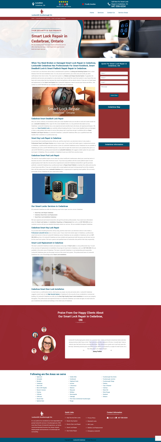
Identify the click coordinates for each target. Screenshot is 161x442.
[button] (45, 358)
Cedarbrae (39, 383)
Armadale (39, 379)
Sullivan (105, 388)
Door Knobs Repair (72, 431)
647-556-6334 (118, 6)
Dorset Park (40, 399)
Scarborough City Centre (109, 377)
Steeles (105, 383)
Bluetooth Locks (92, 421)
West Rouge (106, 392)
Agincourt (39, 377)
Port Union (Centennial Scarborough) (80, 399)
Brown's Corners (41, 390)
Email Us (112, 418)
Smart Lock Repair (72, 427)
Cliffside (39, 394)
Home (92, 13)
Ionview (72, 383)
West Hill (105, 390)
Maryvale (72, 390)
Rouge (71, 401)
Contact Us (111, 13)
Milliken (72, 392)
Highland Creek (74, 381)
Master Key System (72, 421)
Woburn (105, 396)
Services (101, 13)
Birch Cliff (39, 386)
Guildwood (73, 379)
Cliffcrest (39, 396)
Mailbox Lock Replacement (95, 428)
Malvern (72, 388)
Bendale (39, 381)
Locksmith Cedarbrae (79, 440)
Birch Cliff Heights (42, 388)
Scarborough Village (108, 381)
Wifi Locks (90, 424)
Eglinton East (40, 401)
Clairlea (39, 392)
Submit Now (114, 95)
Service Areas (123, 13)
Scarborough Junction (109, 379)
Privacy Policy (91, 418)
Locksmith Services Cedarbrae (43, 18)
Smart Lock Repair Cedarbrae (59, 18)
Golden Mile (73, 377)
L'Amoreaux (73, 386)
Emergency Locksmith (94, 431)
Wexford (105, 394)
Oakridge (72, 396)
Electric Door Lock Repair (74, 424)
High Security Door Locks (73, 418)
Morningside (73, 394)
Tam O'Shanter (107, 386)
